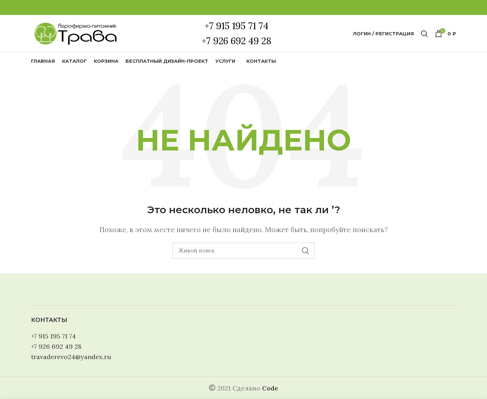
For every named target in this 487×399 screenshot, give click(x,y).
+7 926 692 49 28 (56, 346)
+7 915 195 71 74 (53, 336)
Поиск (305, 250)
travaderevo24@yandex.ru (71, 357)
